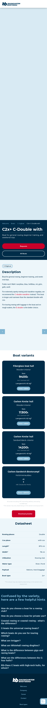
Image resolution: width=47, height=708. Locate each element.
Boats (13, 223)
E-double (19, 308)
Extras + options (23, 388)
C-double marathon (22, 294)
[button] (44, 331)
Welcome (5, 223)
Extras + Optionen (23, 492)
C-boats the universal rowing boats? (20, 628)
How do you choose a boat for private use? (23, 616)
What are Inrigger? (11, 640)
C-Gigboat (20, 223)
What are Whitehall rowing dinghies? (20, 645)
